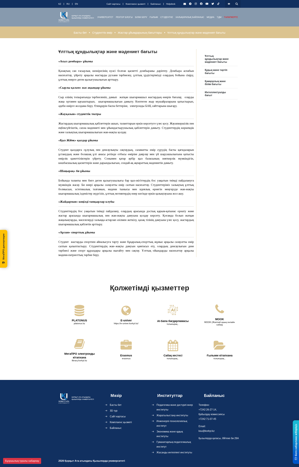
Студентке (166, 17)
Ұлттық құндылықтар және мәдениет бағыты (217, 59)
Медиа (210, 17)
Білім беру (141, 17)
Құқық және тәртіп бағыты (216, 71)
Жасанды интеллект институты (174, 452)
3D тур (113, 410)
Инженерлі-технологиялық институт (172, 423)
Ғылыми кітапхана (220, 355)
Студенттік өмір (102, 32)
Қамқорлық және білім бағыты (215, 83)
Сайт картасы (113, 4)
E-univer (126, 320)
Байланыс (156, 4)
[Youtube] (207, 4)
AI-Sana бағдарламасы (173, 321)
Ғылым (154, 17)
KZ (59, 4)
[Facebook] (201, 4)
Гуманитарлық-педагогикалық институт (174, 444)
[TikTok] (218, 4)
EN (76, 4)
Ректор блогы (124, 17)
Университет (105, 17)
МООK (219, 319)
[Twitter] (212, 4)
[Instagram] (196, 4)
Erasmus (126, 355)
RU (68, 4)
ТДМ (219, 17)
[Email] (184, 4)
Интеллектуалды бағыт (215, 94)
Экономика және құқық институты (170, 434)
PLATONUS (79, 320)
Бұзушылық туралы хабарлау (22, 461)
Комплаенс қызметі (135, 4)
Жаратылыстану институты (172, 415)
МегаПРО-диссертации (3, 247)
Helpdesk (170, 4)
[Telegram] (190, 4)
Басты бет (80, 32)
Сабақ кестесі (173, 355)
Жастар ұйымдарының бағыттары (140, 32)
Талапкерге (231, 17)
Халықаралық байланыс (190, 17)
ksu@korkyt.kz (207, 431)
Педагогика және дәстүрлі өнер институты (175, 407)
